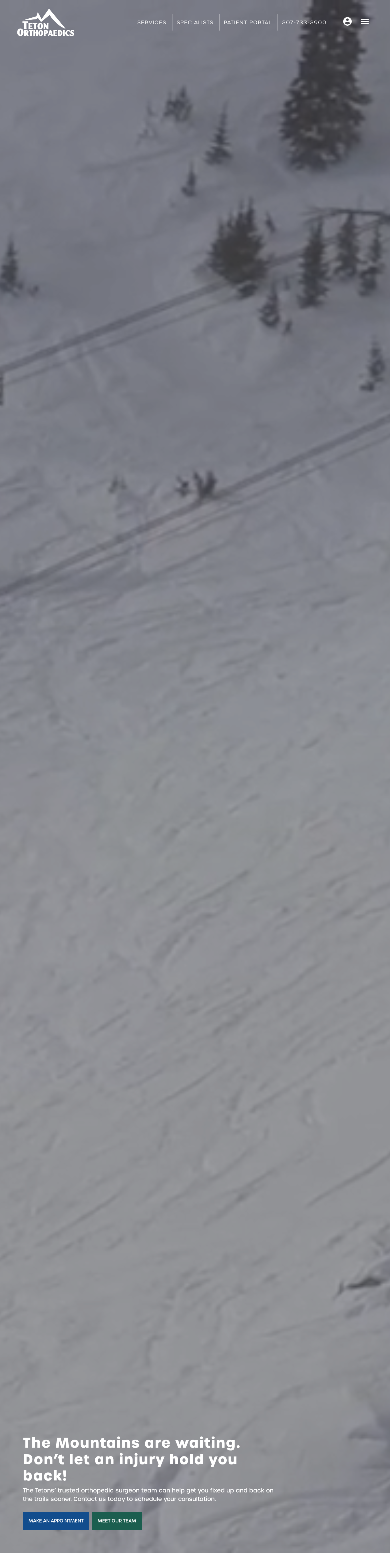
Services (151, 22)
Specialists (195, 22)
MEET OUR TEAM (117, 1521)
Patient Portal (248, 22)
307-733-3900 (304, 22)
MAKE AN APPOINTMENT (56, 1521)
